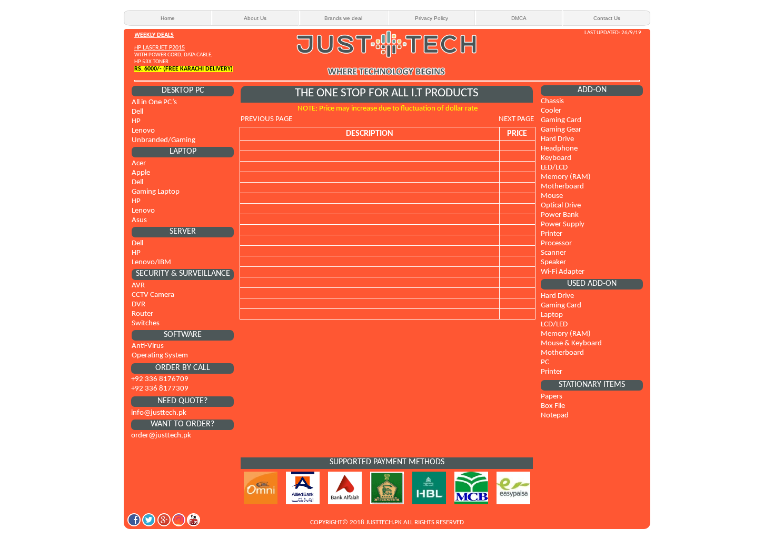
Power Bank (560, 215)
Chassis (552, 101)
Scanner (553, 253)
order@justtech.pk (161, 436)
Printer (551, 234)
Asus (139, 220)
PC (545, 362)
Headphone (559, 149)
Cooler (551, 111)
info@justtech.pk (158, 413)
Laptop (552, 315)
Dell (137, 112)
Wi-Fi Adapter (562, 272)
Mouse (552, 196)
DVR (138, 304)
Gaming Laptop (156, 192)
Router (142, 314)
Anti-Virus (148, 346)
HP (136, 121)
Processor (556, 243)
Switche (144, 323)
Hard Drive (557, 139)
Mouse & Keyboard (571, 343)
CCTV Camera (153, 295)
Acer (139, 163)
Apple (141, 173)
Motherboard (562, 187)
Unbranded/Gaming (163, 140)
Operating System (160, 356)
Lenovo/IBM (151, 262)
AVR (138, 286)
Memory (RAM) (566, 177)
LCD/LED (554, 324)
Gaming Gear (561, 130)
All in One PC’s (154, 102)
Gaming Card (561, 120)
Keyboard (556, 158)
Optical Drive (561, 205)
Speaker (553, 262)
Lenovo (143, 131)
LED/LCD (554, 168)
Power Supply (562, 224)
